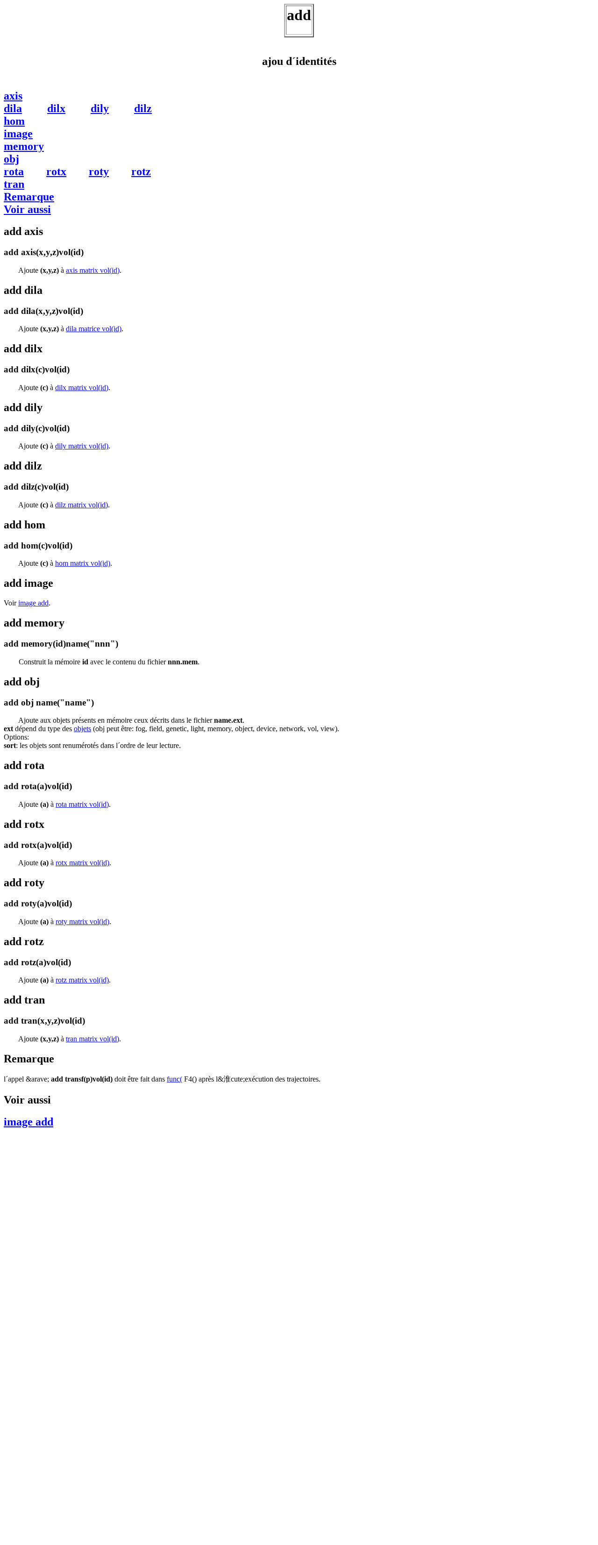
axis (13, 96)
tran (14, 184)
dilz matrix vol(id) (81, 505)
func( (174, 1079)
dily (100, 108)
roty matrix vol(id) (82, 922)
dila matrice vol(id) (93, 329)
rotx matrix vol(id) (82, 863)
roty (99, 171)
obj (11, 159)
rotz (141, 171)
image (18, 134)
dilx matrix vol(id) (81, 388)
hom (14, 121)
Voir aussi (27, 209)
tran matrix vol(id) (92, 1039)
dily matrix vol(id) (81, 446)
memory (24, 146)
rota (14, 171)
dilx (56, 108)
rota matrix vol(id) (82, 804)
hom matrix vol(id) (82, 563)
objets (82, 729)
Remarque (29, 197)
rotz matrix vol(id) (82, 980)
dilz (143, 108)
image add (33, 603)
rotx (56, 171)
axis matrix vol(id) (93, 270)
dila (13, 108)
